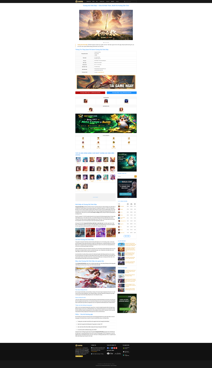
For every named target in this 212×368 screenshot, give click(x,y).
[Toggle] (76, 321)
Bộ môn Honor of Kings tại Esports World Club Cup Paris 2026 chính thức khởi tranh (130, 249)
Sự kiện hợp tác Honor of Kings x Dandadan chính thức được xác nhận (130, 254)
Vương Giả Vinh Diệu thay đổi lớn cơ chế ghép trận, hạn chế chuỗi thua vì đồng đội (130, 244)
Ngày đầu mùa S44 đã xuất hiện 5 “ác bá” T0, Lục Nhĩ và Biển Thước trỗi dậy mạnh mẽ (130, 281)
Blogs (117, 1)
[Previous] (76, 25)
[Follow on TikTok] (110, 348)
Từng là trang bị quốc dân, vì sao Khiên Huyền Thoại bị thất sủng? (130, 271)
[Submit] (135, 176)
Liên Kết (112, 1)
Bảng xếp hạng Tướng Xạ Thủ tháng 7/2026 (130, 275)
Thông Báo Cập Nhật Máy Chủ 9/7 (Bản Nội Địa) (130, 262)
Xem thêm (127, 236)
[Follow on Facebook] (108, 348)
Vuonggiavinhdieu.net (79, 347)
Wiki (97, 1)
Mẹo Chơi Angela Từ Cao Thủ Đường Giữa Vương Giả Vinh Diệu (130, 285)
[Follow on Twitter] (112, 348)
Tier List (107, 1)
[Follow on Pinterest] (114, 348)
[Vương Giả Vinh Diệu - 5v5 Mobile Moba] (80, 1)
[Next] (136, 25)
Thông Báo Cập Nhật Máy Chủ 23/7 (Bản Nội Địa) (130, 258)
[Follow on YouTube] (116, 348)
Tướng (93, 1)
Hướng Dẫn (102, 1)
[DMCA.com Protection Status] (79, 356)
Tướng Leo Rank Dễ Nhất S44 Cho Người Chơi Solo (130, 289)
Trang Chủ (89, 1)
